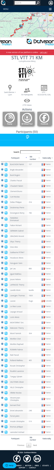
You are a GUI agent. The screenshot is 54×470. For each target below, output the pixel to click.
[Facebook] (44, 126)
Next (35, 445)
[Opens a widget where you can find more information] (9, 465)
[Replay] (9, 126)
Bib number (33, 157)
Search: (16, 152)
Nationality (47, 158)
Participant (15, 158)
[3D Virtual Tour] (27, 126)
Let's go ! (43, 52)
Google (51, 13)
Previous (20, 445)
